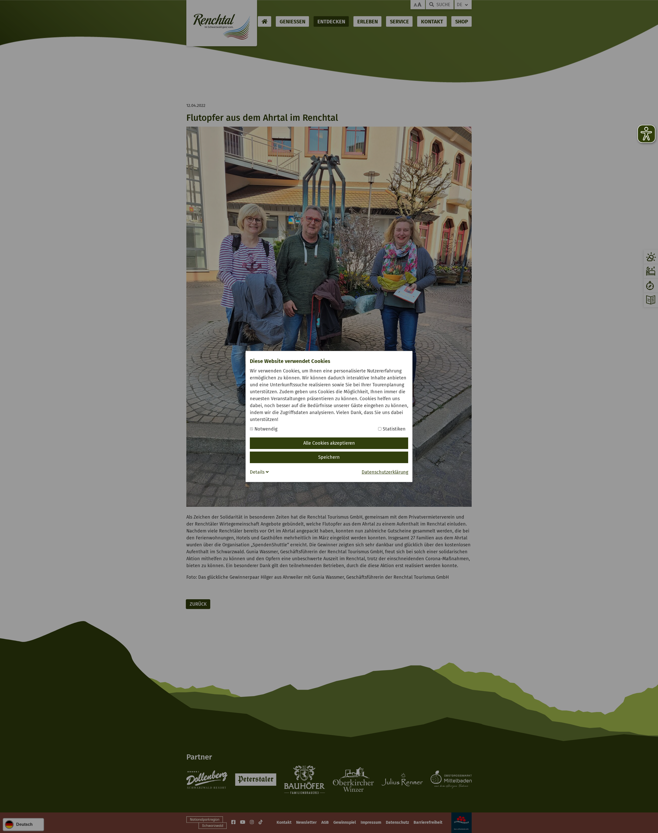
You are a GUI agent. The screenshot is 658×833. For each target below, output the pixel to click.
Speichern (329, 457)
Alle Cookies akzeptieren (329, 443)
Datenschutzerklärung (385, 472)
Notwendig (265, 429)
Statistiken (393, 429)
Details (258, 472)
